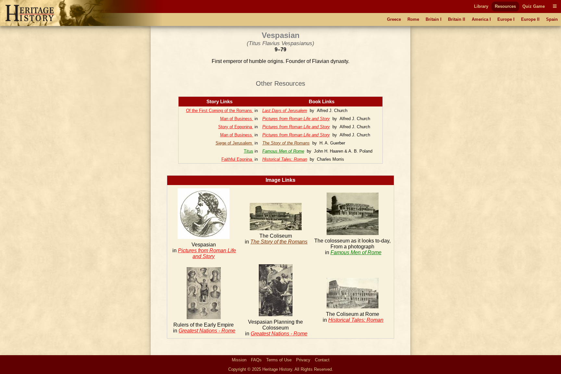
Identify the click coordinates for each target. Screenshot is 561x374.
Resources (505, 6)
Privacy (303, 359)
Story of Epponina (235, 126)
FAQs (256, 359)
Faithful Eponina (237, 159)
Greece (394, 19)
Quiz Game (533, 6)
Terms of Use (279, 359)
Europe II (530, 19)
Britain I (434, 19)
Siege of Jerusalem (234, 143)
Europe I (506, 19)
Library (481, 6)
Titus (248, 151)
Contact (322, 359)
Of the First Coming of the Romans (219, 110)
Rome (413, 19)
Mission (239, 359)
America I (481, 19)
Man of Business (236, 118)
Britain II (456, 19)
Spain (552, 19)
